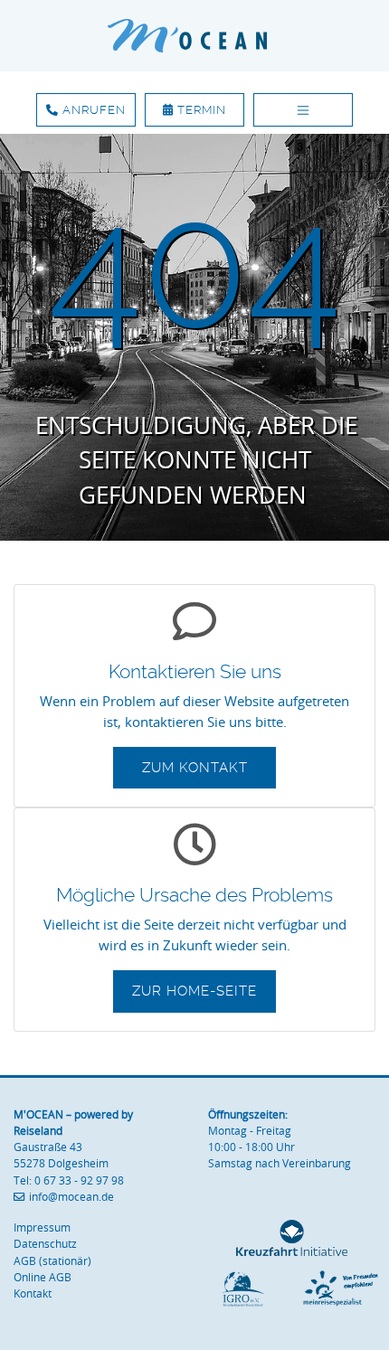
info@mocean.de (71, 1196)
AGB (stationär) (52, 1261)
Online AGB (42, 1277)
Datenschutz (45, 1243)
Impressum (42, 1227)
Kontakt (33, 1293)
